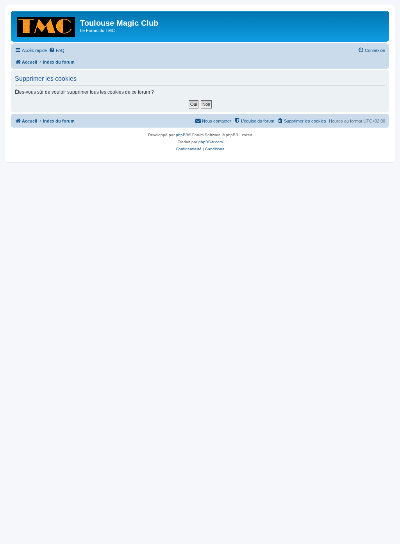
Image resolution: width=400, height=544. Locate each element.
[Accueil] (46, 25)
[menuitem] (56, 50)
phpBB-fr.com (210, 142)
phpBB (182, 135)
